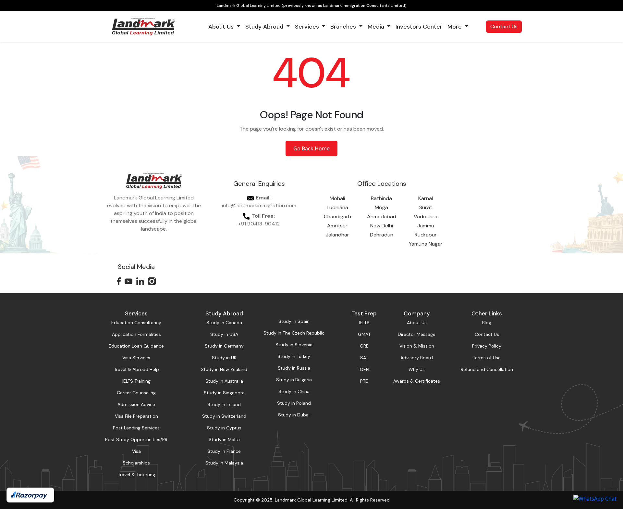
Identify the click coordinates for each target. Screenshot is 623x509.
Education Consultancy (136, 322)
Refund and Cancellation (487, 369)
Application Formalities (136, 334)
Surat (425, 207)
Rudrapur (426, 234)
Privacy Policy (486, 346)
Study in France (224, 451)
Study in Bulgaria (294, 380)
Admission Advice (136, 404)
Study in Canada (224, 322)
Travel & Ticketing (136, 474)
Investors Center (419, 27)
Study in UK (224, 358)
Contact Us (504, 26)
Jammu (425, 225)
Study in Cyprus (224, 428)
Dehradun (381, 234)
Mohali (337, 198)
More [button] (455, 27)
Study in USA (224, 334)
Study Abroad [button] (265, 27)
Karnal (425, 198)
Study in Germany (224, 346)
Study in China (294, 391)
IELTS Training (136, 381)
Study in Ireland (224, 404)
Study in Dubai (294, 415)
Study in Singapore (224, 393)
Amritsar (337, 225)
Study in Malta (224, 439)
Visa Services (136, 358)
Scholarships (136, 463)
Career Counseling (136, 393)
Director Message (416, 334)
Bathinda (381, 198)
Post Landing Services (136, 428)
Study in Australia (224, 381)
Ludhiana (337, 207)
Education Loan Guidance (136, 346)
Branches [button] (344, 27)
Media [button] (377, 27)
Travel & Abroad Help (136, 369)
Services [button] (308, 27)
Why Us (417, 369)
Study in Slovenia (293, 345)
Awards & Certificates (416, 381)
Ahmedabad (381, 216)
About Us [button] (221, 27)
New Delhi (381, 225)
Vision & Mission (416, 346)
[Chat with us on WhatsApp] (595, 498)
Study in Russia (294, 368)
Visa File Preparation (136, 416)
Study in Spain (294, 321)
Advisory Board (416, 358)
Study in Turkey (293, 356)
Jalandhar (337, 234)
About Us (417, 322)
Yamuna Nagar (426, 243)
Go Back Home (311, 148)
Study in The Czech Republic (293, 333)
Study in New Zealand (224, 369)
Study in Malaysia (224, 463)
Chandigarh (337, 216)
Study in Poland (294, 403)
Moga (381, 207)
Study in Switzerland (224, 416)
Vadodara (425, 216)
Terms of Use (487, 358)
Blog (486, 322)
